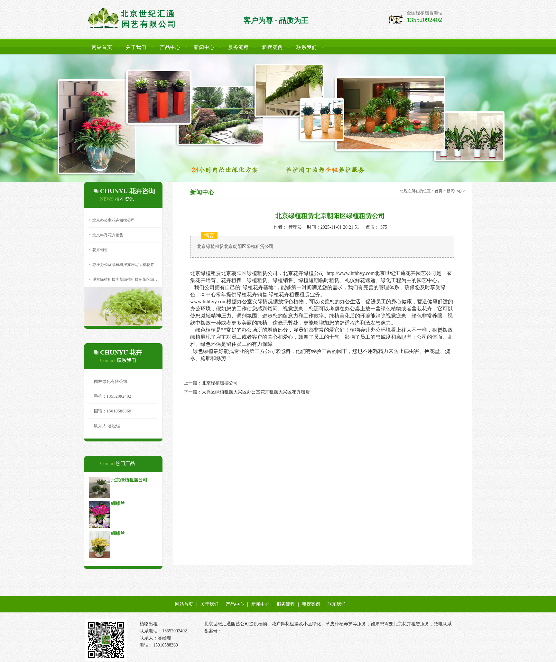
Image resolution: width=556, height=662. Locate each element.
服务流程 (238, 47)
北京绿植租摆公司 (220, 383)
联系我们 (306, 47)
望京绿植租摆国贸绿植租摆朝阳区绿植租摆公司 (132, 279)
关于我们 (136, 47)
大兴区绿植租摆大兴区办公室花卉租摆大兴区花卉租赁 (256, 392)
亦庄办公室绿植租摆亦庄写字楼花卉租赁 (127, 264)
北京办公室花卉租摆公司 (113, 220)
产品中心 (170, 47)
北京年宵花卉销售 (107, 235)
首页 (438, 191)
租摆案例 (272, 47)
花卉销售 (100, 250)
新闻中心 (204, 47)
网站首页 (102, 47)
